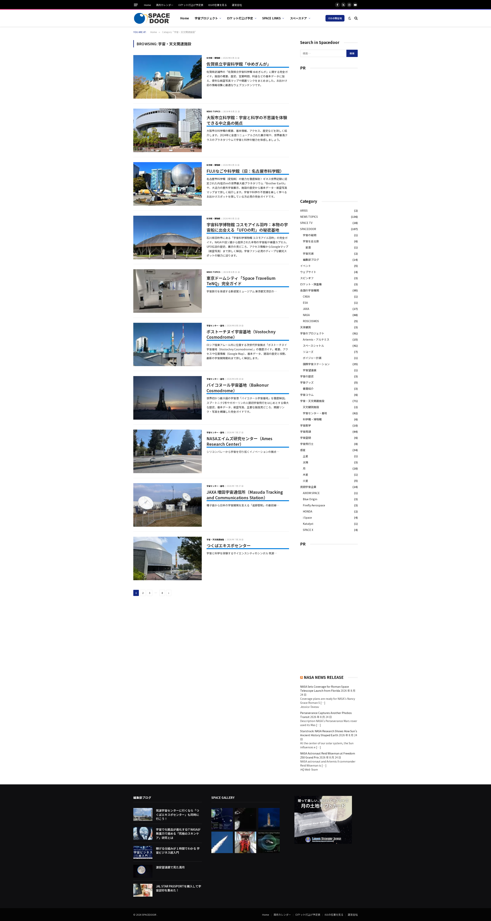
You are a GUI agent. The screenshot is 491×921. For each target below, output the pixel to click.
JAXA (306, 309)
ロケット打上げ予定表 (190, 5)
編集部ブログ (311, 260)
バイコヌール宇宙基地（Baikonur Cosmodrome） (238, 387)
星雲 (308, 247)
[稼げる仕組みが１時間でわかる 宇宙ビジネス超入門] (142, 852)
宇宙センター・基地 (215, 325)
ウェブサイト (308, 272)
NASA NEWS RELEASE (324, 677)
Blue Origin (310, 499)
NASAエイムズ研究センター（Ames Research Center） (239, 441)
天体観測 (305, 327)
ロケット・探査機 (311, 284)
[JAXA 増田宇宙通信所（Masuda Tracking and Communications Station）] (167, 505)
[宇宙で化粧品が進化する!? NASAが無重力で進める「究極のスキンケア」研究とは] (142, 833)
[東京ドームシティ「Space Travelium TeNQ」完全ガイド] (167, 291)
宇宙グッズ (307, 382)
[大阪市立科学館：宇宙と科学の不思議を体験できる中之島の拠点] (167, 130)
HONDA (307, 511)
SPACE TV (306, 223)
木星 (305, 474)
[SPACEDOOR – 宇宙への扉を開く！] (152, 18)
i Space (307, 517)
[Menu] (136, 5)
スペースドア (298, 18)
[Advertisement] (329, 132)
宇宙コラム (307, 395)
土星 (305, 456)
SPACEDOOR (308, 229)
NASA (306, 315)
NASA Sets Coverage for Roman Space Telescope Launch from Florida (324, 688)
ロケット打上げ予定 (240, 18)
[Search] (356, 18)
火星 (305, 481)
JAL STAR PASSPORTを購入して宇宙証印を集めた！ (178, 888)
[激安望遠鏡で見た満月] (142, 871)
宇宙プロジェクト (206, 18)
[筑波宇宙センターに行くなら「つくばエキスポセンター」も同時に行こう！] (142, 814)
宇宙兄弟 (308, 253)
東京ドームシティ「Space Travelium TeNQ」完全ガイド (241, 280)
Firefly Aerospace (314, 505)
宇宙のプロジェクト (312, 333)
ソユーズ (308, 352)
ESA (305, 303)
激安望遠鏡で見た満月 (170, 867)
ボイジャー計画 (312, 358)
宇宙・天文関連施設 (215, 539)
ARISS (304, 210)
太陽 (305, 462)
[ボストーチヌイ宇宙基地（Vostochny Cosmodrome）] (167, 344)
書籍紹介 (308, 388)
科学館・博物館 (213, 57)
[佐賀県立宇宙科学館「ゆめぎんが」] (167, 77)
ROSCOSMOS (311, 321)
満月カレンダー (164, 5)
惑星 (303, 450)
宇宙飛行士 (307, 444)
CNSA (306, 296)
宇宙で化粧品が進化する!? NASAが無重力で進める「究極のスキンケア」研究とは (178, 833)
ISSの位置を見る (217, 5)
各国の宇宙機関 (309, 290)
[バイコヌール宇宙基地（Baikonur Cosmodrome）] (167, 398)
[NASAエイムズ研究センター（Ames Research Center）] (167, 451)
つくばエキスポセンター (229, 545)
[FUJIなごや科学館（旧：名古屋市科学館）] (167, 184)
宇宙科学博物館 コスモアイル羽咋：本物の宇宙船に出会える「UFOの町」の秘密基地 (247, 227)
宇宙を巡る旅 (311, 241)
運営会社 (237, 5)
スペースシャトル (313, 345)
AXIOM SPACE (311, 493)
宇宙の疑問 (309, 235)
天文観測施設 (311, 407)
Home (147, 5)
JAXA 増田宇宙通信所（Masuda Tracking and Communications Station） (245, 494)
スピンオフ (307, 278)
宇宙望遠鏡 (309, 370)
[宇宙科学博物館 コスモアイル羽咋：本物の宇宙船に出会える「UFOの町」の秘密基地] (167, 237)
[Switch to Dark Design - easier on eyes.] (349, 18)
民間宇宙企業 (308, 487)
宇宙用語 (305, 431)
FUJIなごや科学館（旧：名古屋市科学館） (245, 171)
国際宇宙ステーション (316, 364)
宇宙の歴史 (307, 376)
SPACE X (308, 530)
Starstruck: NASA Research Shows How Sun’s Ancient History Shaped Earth (328, 733)
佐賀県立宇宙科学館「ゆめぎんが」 (239, 64)
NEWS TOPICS (213, 111)
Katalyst (308, 524)
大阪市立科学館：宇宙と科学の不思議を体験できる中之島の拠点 (247, 120)
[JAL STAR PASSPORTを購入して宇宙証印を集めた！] (142, 890)
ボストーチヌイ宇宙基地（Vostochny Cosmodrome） (241, 334)
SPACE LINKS (271, 18)
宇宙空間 (305, 438)
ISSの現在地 (335, 18)
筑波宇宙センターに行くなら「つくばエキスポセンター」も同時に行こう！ (177, 814)
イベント (305, 266)
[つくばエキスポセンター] (167, 558)
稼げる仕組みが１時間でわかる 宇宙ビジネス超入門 (178, 850)
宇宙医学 (305, 425)
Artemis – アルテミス (316, 339)
